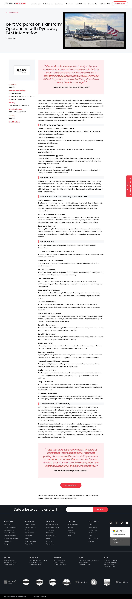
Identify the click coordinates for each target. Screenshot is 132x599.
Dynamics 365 (16, 93)
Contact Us (92, 4)
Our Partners (93, 530)
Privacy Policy (93, 538)
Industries (35, 4)
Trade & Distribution (10, 527)
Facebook (116, 522)
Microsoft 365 (50, 536)
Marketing (28, 536)
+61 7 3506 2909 (60, 564)
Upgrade (70, 527)
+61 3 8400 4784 (35, 564)
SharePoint (49, 533)
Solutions (46, 4)
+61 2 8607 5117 (10, 564)
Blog (90, 536)
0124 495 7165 (110, 566)
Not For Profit (8, 524)
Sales (27, 538)
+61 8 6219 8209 (85, 564)
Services (58, 4)
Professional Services (11, 538)
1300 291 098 (105, 4)
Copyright (43, 596)
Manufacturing (9, 530)
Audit (69, 536)
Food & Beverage (9, 533)
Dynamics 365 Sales (18, 99)
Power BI (49, 541)
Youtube (127, 522)
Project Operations (52, 527)
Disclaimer (36, 596)
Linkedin (111, 522)
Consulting (71, 533)
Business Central (30, 527)
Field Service (29, 544)
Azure (48, 538)
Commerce (50, 530)
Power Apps (50, 544)
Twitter (121, 522)
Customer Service (31, 541)
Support (70, 530)
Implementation (72, 524)
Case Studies (93, 527)
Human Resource (52, 524)
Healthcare (7, 541)
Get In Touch (120, 4)
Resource (92, 541)
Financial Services (10, 536)
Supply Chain (29, 533)
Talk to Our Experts (70, 485)
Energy (6, 544)
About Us (69, 4)
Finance (27, 530)
